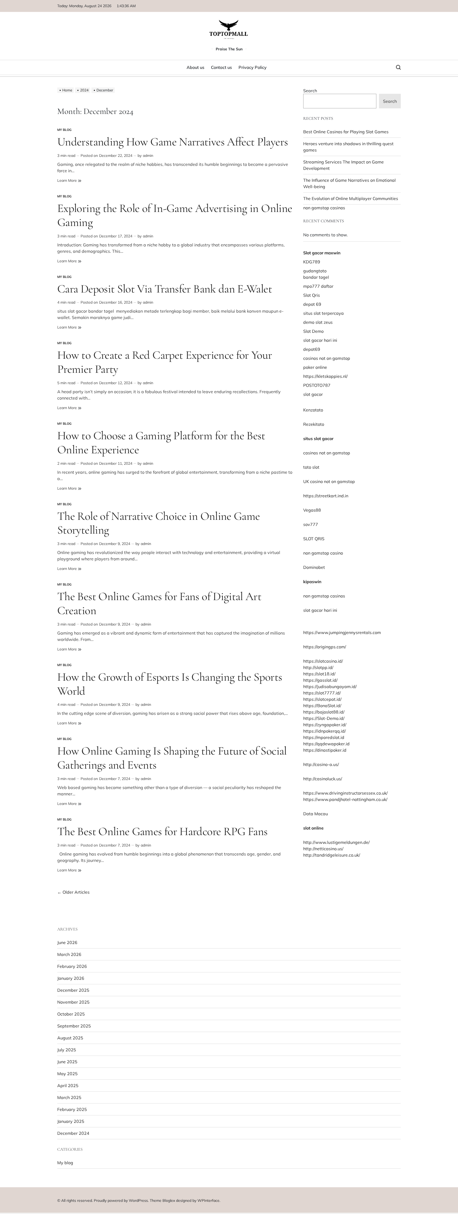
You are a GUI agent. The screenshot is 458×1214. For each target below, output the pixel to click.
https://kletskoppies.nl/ (325, 376)
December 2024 (73, 1133)
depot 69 (312, 304)
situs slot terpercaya (323, 313)
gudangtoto (315, 270)
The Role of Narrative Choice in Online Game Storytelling (158, 523)
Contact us (221, 67)
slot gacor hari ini (320, 340)
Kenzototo (313, 410)
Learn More (67, 180)
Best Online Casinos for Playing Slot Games (346, 131)
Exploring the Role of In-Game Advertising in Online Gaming (174, 215)
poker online (315, 367)
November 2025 (73, 1002)
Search (310, 90)
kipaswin (312, 581)
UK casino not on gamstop (329, 481)
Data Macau (315, 813)
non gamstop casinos (324, 207)
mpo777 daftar (318, 286)
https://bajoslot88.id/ (324, 712)
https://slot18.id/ (319, 673)
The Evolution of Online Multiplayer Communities (350, 198)
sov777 (310, 524)
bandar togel (316, 277)
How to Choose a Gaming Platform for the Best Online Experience (161, 442)
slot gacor (313, 394)
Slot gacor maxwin (322, 252)
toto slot (311, 467)
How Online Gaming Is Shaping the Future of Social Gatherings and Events (172, 758)
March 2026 (69, 954)
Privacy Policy (253, 67)
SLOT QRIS (313, 538)
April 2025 (67, 1085)
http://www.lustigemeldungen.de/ (336, 842)
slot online (313, 828)
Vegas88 (312, 510)
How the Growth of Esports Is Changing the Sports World (169, 684)
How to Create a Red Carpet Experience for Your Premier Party (164, 362)
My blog (64, 130)
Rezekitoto (313, 424)
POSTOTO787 (317, 385)
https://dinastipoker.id (324, 750)
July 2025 (66, 1049)
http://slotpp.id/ (318, 667)
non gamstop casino (323, 553)
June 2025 (67, 1061)
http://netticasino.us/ (323, 848)
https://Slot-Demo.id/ (324, 718)
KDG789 (311, 261)
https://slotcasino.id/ (323, 661)
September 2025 (74, 1026)
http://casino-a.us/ (321, 764)
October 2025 (71, 1014)
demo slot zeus (318, 322)
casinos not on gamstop (326, 358)
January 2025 (70, 1121)
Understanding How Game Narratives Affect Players (172, 142)
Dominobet (314, 567)
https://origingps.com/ (324, 646)
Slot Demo (313, 331)
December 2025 (73, 990)
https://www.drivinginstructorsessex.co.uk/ (345, 793)
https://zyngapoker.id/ (324, 724)
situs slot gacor (318, 438)
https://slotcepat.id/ (322, 699)
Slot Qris (311, 295)
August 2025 (70, 1037)
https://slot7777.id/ (322, 692)
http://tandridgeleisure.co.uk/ (331, 855)
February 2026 (72, 966)
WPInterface (208, 1200)
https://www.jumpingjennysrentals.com (342, 632)
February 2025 (72, 1109)
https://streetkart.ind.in (325, 495)
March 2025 (69, 1097)
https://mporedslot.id (323, 737)
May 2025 (67, 1073)
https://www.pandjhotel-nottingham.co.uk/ (345, 799)
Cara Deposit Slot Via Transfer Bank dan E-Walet (164, 289)
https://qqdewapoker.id (326, 743)
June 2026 (67, 942)
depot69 (311, 349)
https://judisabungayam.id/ (330, 686)
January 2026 (70, 978)
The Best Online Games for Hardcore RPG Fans (162, 831)
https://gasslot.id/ (320, 680)
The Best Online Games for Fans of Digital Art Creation (159, 603)
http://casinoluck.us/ (322, 778)
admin (148, 155)
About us (195, 67)
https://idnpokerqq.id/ (324, 731)
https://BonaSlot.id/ (322, 705)
